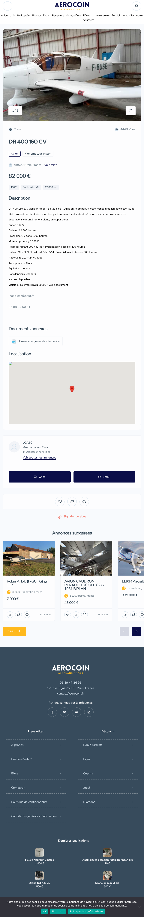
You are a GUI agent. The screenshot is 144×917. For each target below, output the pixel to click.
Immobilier (128, 15)
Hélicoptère (23, 15)
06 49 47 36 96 (71, 683)
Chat (42, 477)
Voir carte (50, 165)
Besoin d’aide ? (21, 759)
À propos (17, 745)
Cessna (88, 773)
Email (106, 477)
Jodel (86, 788)
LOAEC (27, 442)
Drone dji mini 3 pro (107, 883)
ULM (12, 15)
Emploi (116, 15)
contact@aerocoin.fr (70, 694)
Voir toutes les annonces (39, 457)
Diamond (89, 802)
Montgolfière (73, 15)
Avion (4, 15)
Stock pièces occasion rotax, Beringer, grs (107, 860)
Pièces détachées (88, 18)
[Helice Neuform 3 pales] (39, 852)
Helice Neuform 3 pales (39, 860)
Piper (86, 759)
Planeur (36, 15)
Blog (14, 773)
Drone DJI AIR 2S (39, 883)
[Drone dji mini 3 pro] (107, 875)
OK (45, 911)
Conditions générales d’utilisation (34, 816)
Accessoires (103, 15)
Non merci (58, 911)
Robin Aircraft (92, 745)
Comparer (18, 788)
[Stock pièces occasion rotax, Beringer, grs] (107, 852)
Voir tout (14, 631)
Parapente (58, 15)
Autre (139, 15)
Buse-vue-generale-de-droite (39, 341)
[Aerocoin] (72, 6)
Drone (46, 15)
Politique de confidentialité (29, 802)
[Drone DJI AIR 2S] (39, 875)
